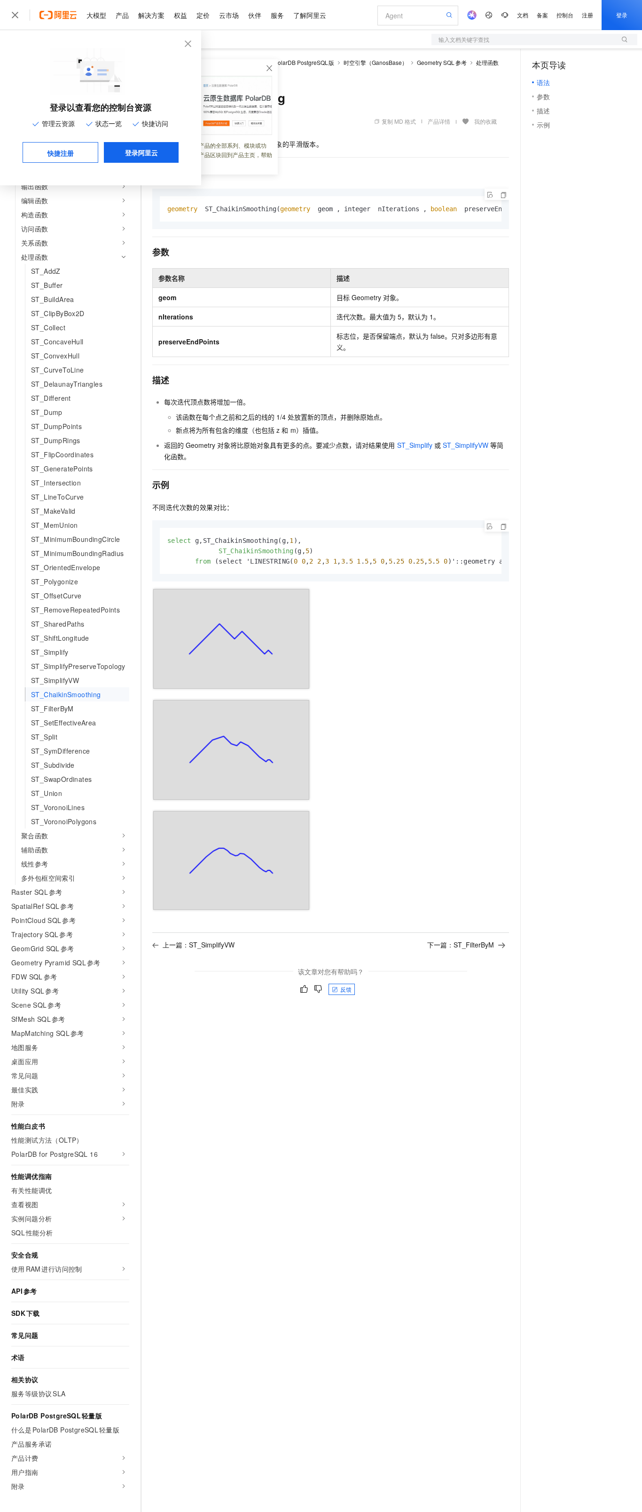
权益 (180, 15)
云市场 (229, 15)
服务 (277, 15)
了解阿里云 (309, 15)
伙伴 (254, 15)
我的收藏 (485, 121)
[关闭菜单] (15, 15)
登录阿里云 (141, 152)
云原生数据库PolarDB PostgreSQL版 (286, 62)
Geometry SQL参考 (442, 62)
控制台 (564, 15)
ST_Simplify (414, 445)
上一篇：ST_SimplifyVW (199, 944)
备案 (542, 15)
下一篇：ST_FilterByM (460, 944)
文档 (522, 15)
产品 (122, 15)
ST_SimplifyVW (465, 445)
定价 (203, 15)
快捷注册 (60, 153)
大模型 (96, 15)
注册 (587, 15)
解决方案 (151, 15)
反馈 (346, 989)
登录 (621, 15)
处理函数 (487, 62)
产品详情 (439, 121)
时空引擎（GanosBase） (375, 62)
